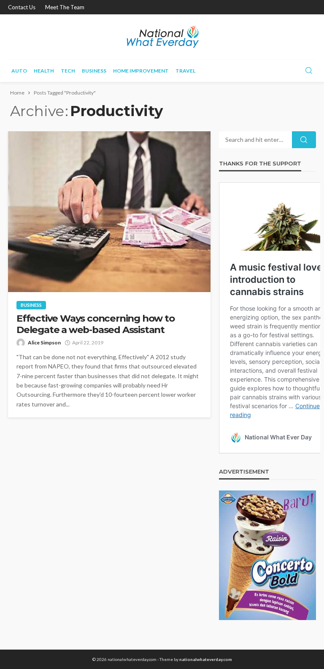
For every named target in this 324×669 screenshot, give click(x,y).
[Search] (309, 71)
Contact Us (21, 7)
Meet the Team (64, 7)
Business (94, 71)
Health (44, 71)
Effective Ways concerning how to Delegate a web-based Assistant (95, 324)
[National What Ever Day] (162, 37)
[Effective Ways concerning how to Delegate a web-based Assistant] (109, 211)
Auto (19, 71)
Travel (185, 71)
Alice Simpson (44, 342)
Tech (68, 71)
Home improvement (141, 71)
